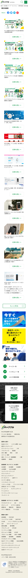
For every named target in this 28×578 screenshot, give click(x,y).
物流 (11, 453)
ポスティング (4, 505)
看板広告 (11, 507)
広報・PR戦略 (17, 534)
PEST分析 (11, 517)
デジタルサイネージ (6, 503)
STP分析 (14, 528)
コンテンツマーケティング (8, 471)
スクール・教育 (5, 455)
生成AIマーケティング (6, 549)
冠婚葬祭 (3, 459)
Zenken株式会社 (16, 570)
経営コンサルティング (6, 446)
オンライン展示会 (5, 480)
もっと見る (14, 306)
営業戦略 (3, 536)
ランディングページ (16, 488)
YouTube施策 (12, 469)
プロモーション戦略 (6, 534)
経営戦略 (3, 517)
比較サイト (15, 478)
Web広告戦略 (20, 541)
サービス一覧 (12, 366)
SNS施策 (18, 467)
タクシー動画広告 (5, 509)
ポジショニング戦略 (6, 532)
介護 (21, 457)
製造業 (13, 450)
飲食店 (10, 459)
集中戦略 (12, 526)
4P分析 (16, 532)
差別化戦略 (4, 526)
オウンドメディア (5, 473)
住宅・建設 (4, 453)
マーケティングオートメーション (9, 493)
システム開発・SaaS (16, 444)
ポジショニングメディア (7, 475)
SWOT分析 (18, 519)
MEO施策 (11, 467)
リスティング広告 (5, 484)
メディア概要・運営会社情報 (8, 557)
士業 (16, 453)
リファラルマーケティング (8, 482)
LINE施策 (3, 469)
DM (15, 503)
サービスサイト (5, 491)
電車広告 (18, 507)
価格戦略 (18, 536)
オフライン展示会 (15, 505)
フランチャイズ (5, 450)
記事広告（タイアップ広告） (8, 486)
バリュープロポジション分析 (15, 521)
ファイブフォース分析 (6, 519)
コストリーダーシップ (12, 523)
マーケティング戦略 (6, 530)
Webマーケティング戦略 (7, 541)
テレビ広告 (16, 509)
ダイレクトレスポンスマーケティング (10, 545)
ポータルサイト (5, 478)
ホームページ (4, 488)
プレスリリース (5, 495)
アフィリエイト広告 (18, 484)
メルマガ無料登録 (14, 377)
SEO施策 (3, 467)
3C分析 (3, 521)
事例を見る (17, 434)
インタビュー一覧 (14, 372)
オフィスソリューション (7, 448)
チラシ (20, 503)
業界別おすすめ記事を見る (8, 436)
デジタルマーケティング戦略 (8, 539)
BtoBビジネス (4, 444)
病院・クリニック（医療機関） (9, 457)
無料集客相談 (15, 576)
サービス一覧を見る (6, 434)
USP (2, 523)
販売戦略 (11, 536)
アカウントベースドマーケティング (10, 547)
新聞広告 (3, 507)
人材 (18, 448)
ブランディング (5, 528)
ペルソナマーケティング (7, 543)
